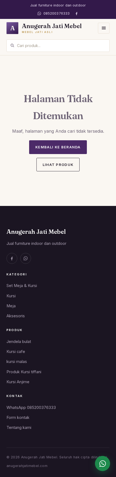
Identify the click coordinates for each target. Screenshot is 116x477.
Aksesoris (15, 315)
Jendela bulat (18, 341)
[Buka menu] (104, 28)
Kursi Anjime (17, 381)
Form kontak (17, 417)
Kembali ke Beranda (58, 147)
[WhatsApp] (25, 258)
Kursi (11, 295)
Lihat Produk (58, 164)
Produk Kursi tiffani (23, 371)
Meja (11, 305)
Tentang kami (18, 427)
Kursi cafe (15, 351)
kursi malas (16, 361)
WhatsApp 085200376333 (31, 407)
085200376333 (56, 13)
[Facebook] (76, 13)
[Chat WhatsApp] (102, 463)
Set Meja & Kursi (21, 285)
